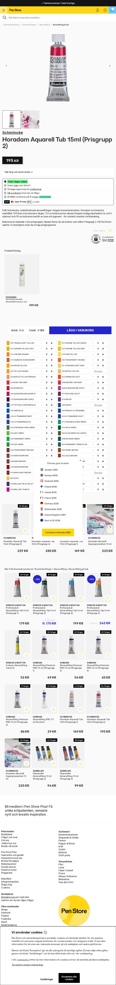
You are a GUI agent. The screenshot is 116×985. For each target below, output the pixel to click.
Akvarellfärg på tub (61, 25)
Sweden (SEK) (51, 470)
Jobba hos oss (8, 843)
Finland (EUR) (51, 486)
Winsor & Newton (68, 876)
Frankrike (6, 918)
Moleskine (64, 879)
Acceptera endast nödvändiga (27, 964)
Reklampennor (8, 863)
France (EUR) (51, 498)
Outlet (62, 849)
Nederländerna (9, 925)
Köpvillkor (6, 878)
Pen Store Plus (9, 852)
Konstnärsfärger (29, 25)
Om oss (5, 840)
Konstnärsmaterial (11, 25)
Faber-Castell (66, 870)
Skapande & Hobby (69, 837)
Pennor (62, 840)
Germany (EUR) (52, 503)
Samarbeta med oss (11, 858)
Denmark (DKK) (52, 481)
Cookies (5, 887)
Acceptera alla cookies (69, 978)
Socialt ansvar (8, 866)
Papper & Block (67, 843)
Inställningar (46, 979)
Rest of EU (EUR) (52, 520)
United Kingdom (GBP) (55, 515)
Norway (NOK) (51, 475)
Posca (62, 873)
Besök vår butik (9, 846)
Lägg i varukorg (80, 330)
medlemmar (35, 189)
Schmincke (12, 132)
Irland (4, 921)
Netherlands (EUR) (53, 509)
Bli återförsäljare (10, 861)
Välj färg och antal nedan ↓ (18, 172)
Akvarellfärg (44, 25)
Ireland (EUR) (51, 492)
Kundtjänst (6, 834)
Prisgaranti (6, 872)
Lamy (61, 867)
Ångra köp (6, 884)
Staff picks (64, 855)
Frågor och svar (9, 837)
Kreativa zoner (9, 869)
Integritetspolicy (10, 881)
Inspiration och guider (12, 855)
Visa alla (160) (66, 882)
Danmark (5, 912)
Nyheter (63, 852)
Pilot (61, 864)
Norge (4, 909)
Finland (5, 915)
